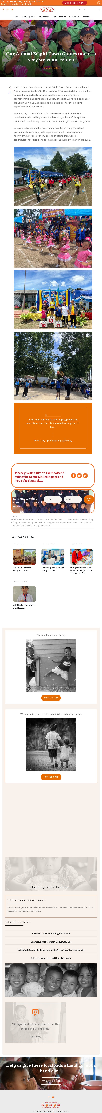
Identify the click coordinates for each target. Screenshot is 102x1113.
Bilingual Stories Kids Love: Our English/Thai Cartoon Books (81, 570)
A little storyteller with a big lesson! (24, 606)
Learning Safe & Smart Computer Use (53, 569)
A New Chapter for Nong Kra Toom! (22, 569)
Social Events (51, 67)
